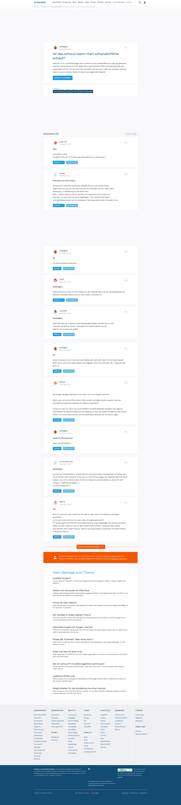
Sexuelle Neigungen (85, 91)
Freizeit (103, 718)
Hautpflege (72, 729)
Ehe (85, 721)
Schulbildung (88, 749)
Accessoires (72, 715)
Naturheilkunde (39, 750)
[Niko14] (56, 503)
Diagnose (37, 727)
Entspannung (38, 729)
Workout (54, 740)
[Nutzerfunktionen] (144, 2)
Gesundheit (56, 2)
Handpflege (72, 727)
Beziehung (87, 715)
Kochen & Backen (57, 721)
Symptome (38, 753)
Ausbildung (119, 721)
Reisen (102, 733)
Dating (86, 718)
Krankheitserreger (40, 741)
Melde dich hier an (110, 556)
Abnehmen (55, 715)
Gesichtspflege (73, 721)
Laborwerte (38, 744)
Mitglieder (139, 718)
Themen (43, 7)
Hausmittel (38, 733)
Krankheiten (38, 738)
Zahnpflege (72, 753)
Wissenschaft (105, 744)
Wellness (37, 759)
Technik (103, 735)
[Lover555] (56, 312)
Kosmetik (71, 738)
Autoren (138, 731)
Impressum (125, 793)
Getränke (54, 718)
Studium (118, 724)
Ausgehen (104, 715)
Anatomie (37, 718)
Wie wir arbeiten (141, 734)
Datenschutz (134, 793)
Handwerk (104, 727)
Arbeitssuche (119, 715)
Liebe (87, 2)
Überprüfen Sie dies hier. (96, 785)
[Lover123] (56, 142)
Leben (86, 746)
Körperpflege (72, 733)
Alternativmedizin (40, 715)
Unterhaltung (105, 741)
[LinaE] (56, 280)
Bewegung (55, 737)
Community (139, 715)
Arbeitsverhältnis (121, 718)
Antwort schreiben (62, 78)
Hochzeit (87, 724)
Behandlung (38, 724)
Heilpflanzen (38, 735)
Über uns (140, 727)
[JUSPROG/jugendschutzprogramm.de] (125, 769)
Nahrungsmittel (57, 727)
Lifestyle (100, 2)
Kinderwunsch (89, 743)
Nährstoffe (55, 724)
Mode (70, 741)
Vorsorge (37, 756)
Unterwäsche (73, 750)
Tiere (102, 738)
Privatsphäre (143, 793)
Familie (93, 2)
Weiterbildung (120, 727)
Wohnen (103, 747)
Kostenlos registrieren (119, 559)
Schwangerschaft (90, 752)
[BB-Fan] (56, 383)
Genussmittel (105, 724)
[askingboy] (56, 47)
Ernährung (67, 2)
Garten (102, 721)
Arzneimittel (38, 721)
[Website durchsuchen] (140, 2)
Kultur (102, 729)
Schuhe (70, 747)
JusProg (120, 777)
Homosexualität (56, 7)
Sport (74, 2)
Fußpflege (71, 718)
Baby (85, 737)
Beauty (80, 2)
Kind (85, 740)
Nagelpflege (72, 744)
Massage (37, 747)
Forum (128, 2)
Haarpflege (72, 724)
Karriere (108, 2)
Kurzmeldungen (119, 2)
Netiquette (139, 721)
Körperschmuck (73, 735)
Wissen (117, 729)
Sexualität (74, 91)
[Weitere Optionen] (125, 47)
